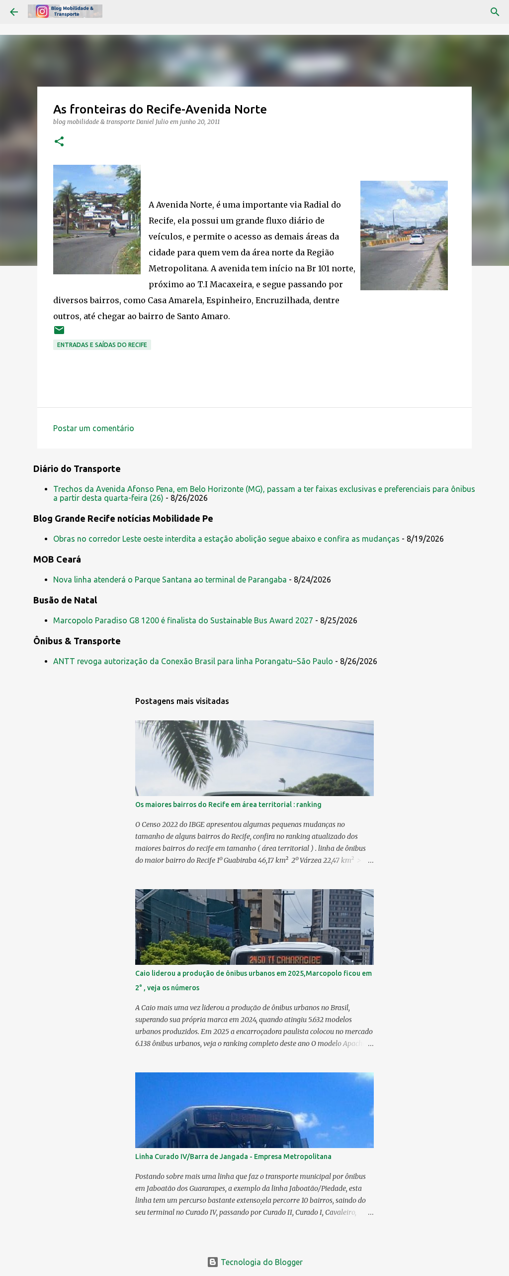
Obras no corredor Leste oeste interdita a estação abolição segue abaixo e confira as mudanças (226, 538)
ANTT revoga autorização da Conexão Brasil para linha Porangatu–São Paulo (193, 661)
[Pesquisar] (495, 12)
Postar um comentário (93, 428)
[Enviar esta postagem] (59, 334)
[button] (59, 142)
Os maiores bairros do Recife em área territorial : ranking (228, 805)
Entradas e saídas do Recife (102, 345)
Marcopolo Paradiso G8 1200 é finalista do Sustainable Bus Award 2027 (183, 620)
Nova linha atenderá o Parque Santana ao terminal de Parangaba (170, 579)
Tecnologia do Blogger (261, 1262)
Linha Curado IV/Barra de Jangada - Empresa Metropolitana (233, 1156)
